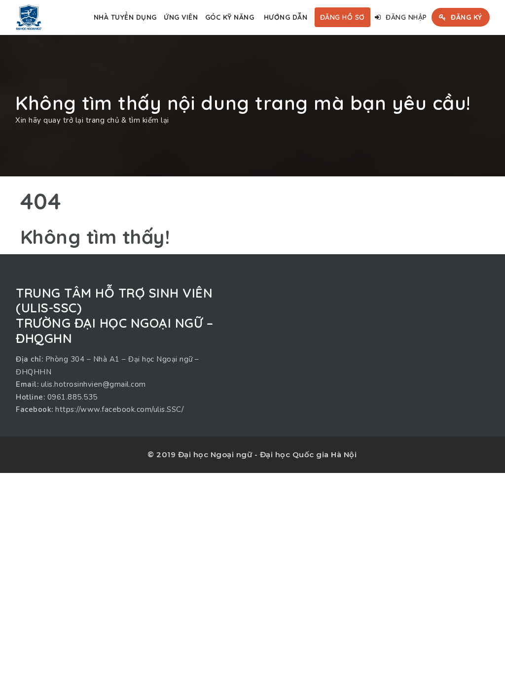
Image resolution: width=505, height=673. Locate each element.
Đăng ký (465, 17)
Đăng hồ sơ (342, 17)
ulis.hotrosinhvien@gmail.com (93, 384)
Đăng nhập (405, 17)
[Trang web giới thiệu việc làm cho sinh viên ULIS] (28, 17)
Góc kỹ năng (229, 17)
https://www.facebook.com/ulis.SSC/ (119, 409)
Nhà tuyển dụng (125, 17)
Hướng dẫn (286, 17)
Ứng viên (181, 17)
